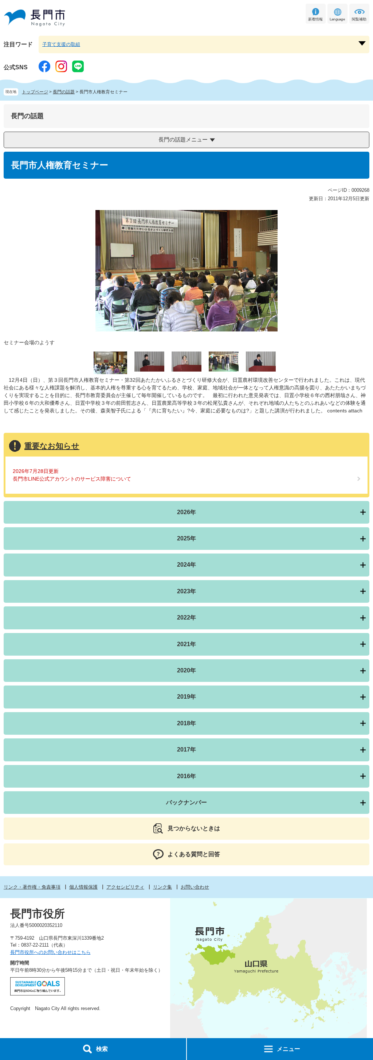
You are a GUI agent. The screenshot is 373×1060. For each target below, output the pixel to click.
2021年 (186, 644)
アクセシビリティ (125, 887)
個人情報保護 (83, 887)
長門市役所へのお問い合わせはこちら (50, 952)
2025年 (186, 538)
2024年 (186, 565)
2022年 (186, 617)
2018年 (186, 723)
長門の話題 (64, 91)
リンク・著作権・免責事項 (32, 887)
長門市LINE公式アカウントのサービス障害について (72, 479)
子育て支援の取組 (61, 44)
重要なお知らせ (51, 446)
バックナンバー (186, 802)
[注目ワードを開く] (362, 43)
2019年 (186, 697)
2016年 (186, 776)
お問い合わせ (195, 887)
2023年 (186, 591)
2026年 (186, 512)
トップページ (35, 91)
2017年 (186, 749)
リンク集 (162, 887)
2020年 (186, 670)
